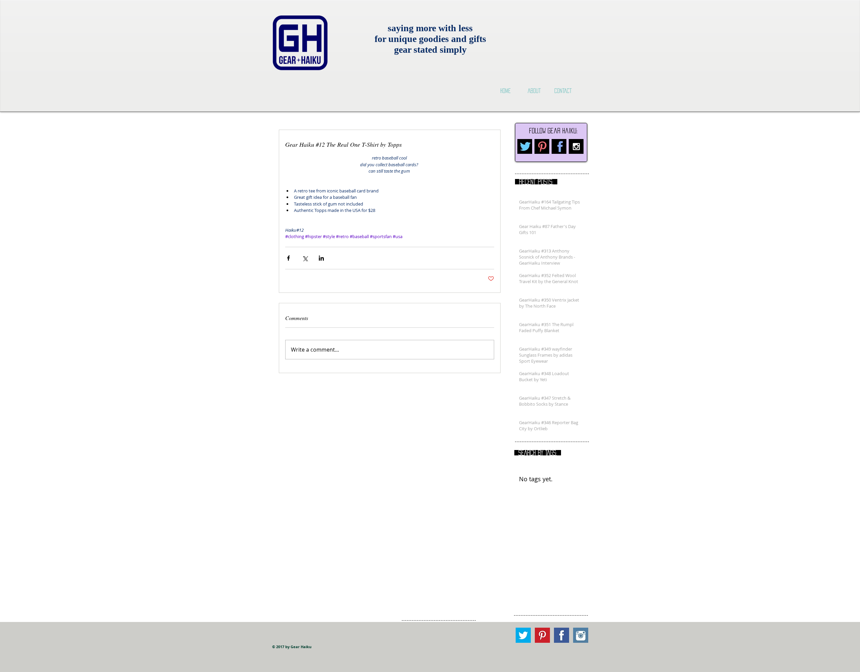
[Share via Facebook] (288, 258)
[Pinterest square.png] (542, 635)
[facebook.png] (559, 146)
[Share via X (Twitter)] (305, 258)
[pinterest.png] (541, 146)
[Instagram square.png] (580, 635)
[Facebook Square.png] (561, 635)
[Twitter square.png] (523, 635)
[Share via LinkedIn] (321, 258)
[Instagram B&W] (576, 146)
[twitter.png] (524, 146)
